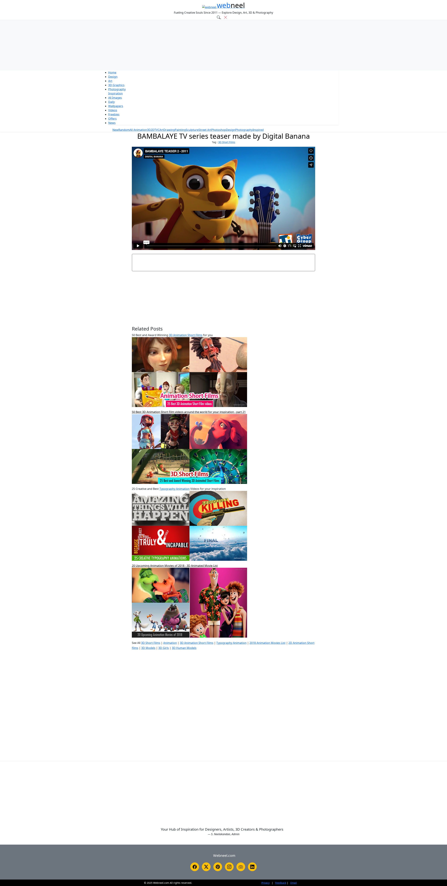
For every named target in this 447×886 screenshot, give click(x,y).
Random (124, 130)
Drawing (169, 130)
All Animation (138, 130)
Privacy (265, 882)
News (112, 123)
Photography (117, 89)
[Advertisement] (223, 45)
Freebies (113, 114)
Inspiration (115, 93)
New (115, 130)
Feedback (280, 882)
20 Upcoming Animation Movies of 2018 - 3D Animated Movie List (175, 566)
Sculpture (192, 130)
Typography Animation (174, 489)
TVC (156, 130)
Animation (170, 643)
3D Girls (163, 648)
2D (152, 130)
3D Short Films (226, 142)
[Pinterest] (217, 866)
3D (116, 85)
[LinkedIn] (252, 866)
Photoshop (218, 130)
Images (115, 98)
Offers (112, 119)
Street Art (205, 130)
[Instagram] (229, 866)
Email (293, 882)
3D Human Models (184, 648)
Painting (180, 130)
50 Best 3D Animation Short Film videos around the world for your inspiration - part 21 (189, 412)
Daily (111, 102)
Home (112, 72)
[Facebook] (194, 866)
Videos (112, 110)
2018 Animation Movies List (267, 643)
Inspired (258, 130)
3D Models (148, 648)
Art (110, 81)
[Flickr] (240, 866)
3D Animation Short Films (185, 335)
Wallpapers (115, 106)
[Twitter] (206, 866)
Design (113, 77)
